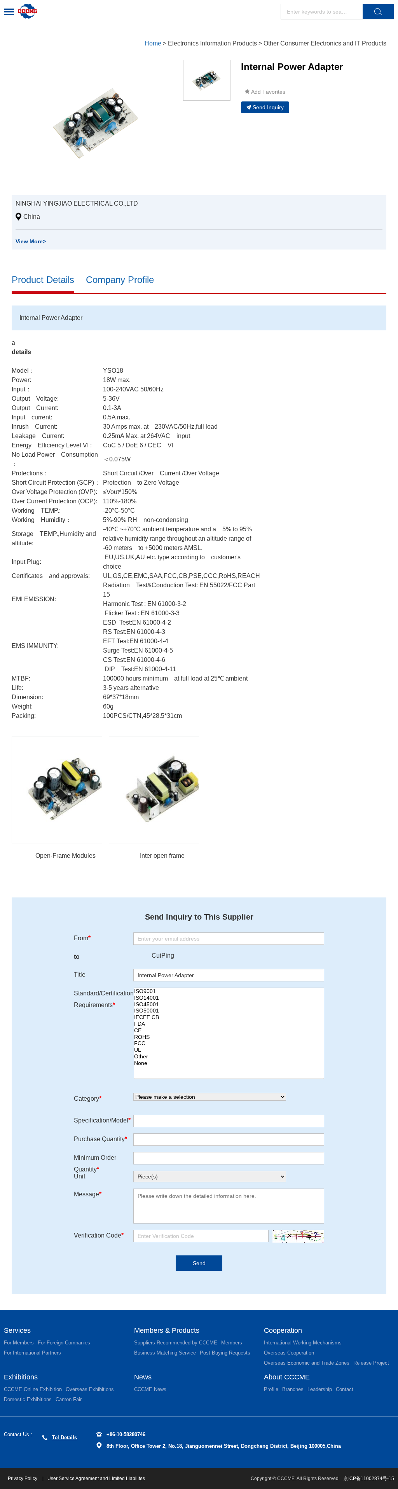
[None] (229, 1063)
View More (31, 241)
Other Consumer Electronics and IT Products (325, 43)
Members (231, 1343)
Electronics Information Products (212, 43)
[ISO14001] (229, 998)
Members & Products (166, 1330)
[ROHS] (229, 1037)
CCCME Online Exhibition (33, 1389)
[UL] (229, 1050)
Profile (271, 1389)
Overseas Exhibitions (90, 1389)
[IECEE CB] (229, 1017)
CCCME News (150, 1389)
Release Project (371, 1363)
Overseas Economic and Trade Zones (306, 1363)
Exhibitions (21, 1377)
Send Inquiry (268, 107)
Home (153, 43)
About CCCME (287, 1377)
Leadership (319, 1389)
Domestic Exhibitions (28, 1399)
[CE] (229, 1030)
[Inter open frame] (162, 789)
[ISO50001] (229, 1010)
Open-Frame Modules (65, 855)
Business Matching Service (165, 1353)
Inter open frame (162, 855)
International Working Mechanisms (303, 1343)
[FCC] (229, 1043)
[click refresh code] (296, 1236)
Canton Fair (69, 1399)
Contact (344, 1389)
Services (17, 1330)
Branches (293, 1389)
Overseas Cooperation (289, 1353)
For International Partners (32, 1353)
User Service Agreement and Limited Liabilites (96, 1478)
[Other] (229, 1056)
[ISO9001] (229, 991)
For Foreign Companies (64, 1343)
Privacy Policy (23, 1478)
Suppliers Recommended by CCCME (175, 1343)
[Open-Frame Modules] (65, 789)
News (143, 1377)
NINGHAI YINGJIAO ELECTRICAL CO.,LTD (77, 203)
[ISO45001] (229, 1004)
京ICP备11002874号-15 (369, 1478)
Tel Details (64, 1437)
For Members (19, 1343)
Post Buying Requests (225, 1353)
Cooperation (283, 1330)
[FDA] (229, 1024)
